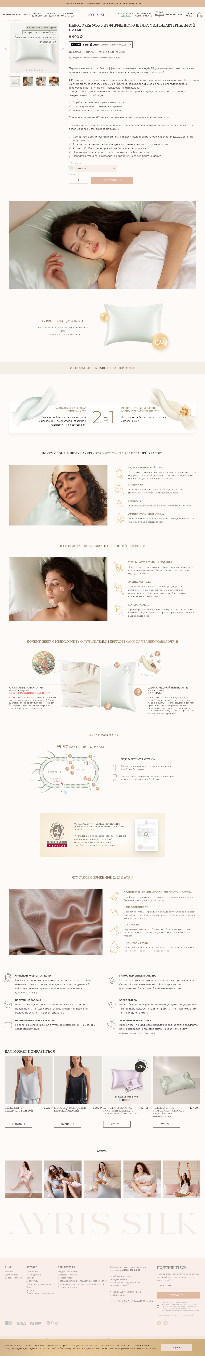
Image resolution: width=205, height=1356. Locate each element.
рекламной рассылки (105, 701)
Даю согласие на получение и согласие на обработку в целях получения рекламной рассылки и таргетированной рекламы (104, 703)
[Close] (157, 623)
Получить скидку (101, 693)
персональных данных (79, 703)
